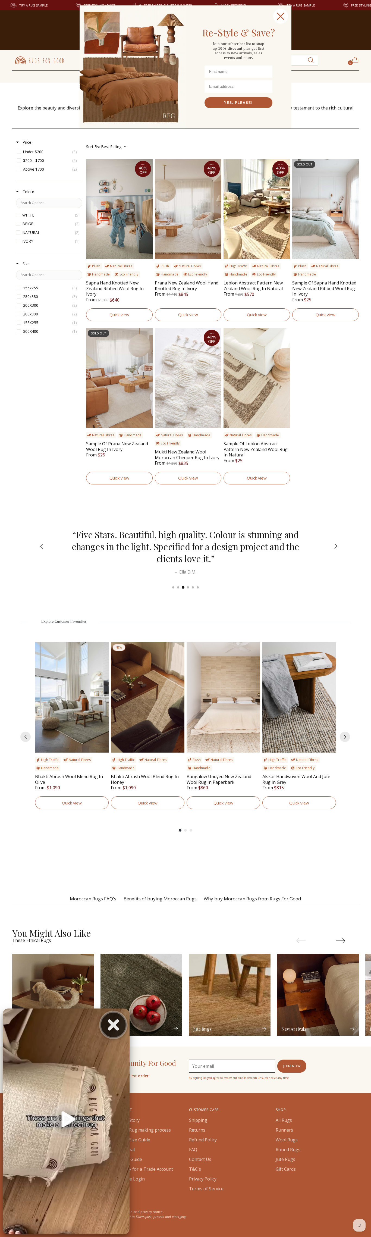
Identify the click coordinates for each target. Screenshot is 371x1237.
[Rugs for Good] (39, 60)
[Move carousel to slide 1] (173, 587)
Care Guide (131, 1159)
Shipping (198, 1120)
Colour (27, 191)
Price (26, 142)
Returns (197, 1130)
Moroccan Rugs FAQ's (93, 898)
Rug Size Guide (135, 1140)
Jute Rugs (285, 1159)
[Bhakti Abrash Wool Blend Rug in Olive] (72, 697)
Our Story (130, 1120)
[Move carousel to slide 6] (198, 587)
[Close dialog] (280, 16)
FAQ (193, 1150)
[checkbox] (48, 152)
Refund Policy (203, 1140)
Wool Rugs (287, 1140)
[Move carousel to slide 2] (178, 587)
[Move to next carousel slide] (340, 940)
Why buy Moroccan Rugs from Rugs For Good (252, 898)
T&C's (195, 1169)
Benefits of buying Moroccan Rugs (160, 898)
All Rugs (284, 1120)
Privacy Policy (202, 1179)
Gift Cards (286, 1169)
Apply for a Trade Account (146, 1169)
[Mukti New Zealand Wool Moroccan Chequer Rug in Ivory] (188, 378)
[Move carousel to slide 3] (183, 587)
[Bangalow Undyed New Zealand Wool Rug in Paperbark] (223, 697)
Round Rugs (288, 1150)
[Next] (332, 547)
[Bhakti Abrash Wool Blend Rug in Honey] (147, 697)
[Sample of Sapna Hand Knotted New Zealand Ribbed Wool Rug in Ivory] (325, 209)
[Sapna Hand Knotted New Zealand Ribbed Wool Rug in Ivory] (119, 209)
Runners (284, 1130)
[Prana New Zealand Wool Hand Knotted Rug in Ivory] (188, 209)
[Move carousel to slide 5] (193, 587)
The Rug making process (145, 1130)
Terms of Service (206, 1189)
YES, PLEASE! (238, 103)
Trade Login (132, 1179)
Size (25, 263)
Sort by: (103, 146)
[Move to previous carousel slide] (301, 940)
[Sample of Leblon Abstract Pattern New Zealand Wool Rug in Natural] (257, 378)
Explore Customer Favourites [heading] (64, 621)
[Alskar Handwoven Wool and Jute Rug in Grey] (299, 697)
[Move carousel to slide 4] (188, 587)
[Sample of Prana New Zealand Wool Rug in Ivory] (119, 378)
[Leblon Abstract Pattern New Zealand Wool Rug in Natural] (257, 209)
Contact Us (200, 1159)
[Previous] (38, 547)
